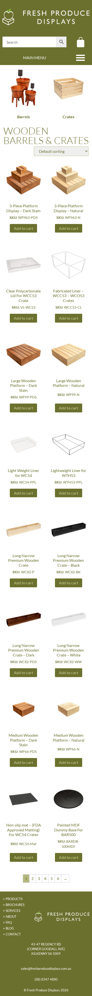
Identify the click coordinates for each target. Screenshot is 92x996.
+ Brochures (14, 905)
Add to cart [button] (23, 228)
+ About (9, 916)
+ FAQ (7, 922)
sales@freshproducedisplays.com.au (46, 968)
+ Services (11, 911)
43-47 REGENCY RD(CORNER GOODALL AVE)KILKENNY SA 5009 (46, 949)
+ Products (13, 899)
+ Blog (8, 928)
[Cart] (80, 42)
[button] (80, 57)
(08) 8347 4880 (46, 979)
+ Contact (12, 934)
